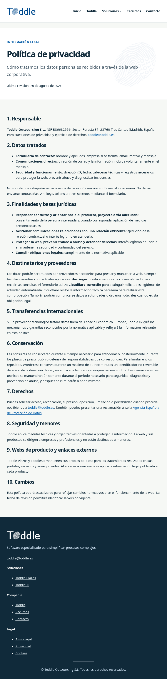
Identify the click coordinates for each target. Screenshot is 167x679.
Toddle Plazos (25, 578)
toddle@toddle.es (101, 134)
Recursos (22, 612)
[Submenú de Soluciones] (121, 11)
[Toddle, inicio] (21, 11)
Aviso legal (23, 639)
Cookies (21, 653)
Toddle (20, 605)
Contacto (22, 619)
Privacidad (23, 646)
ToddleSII (22, 585)
